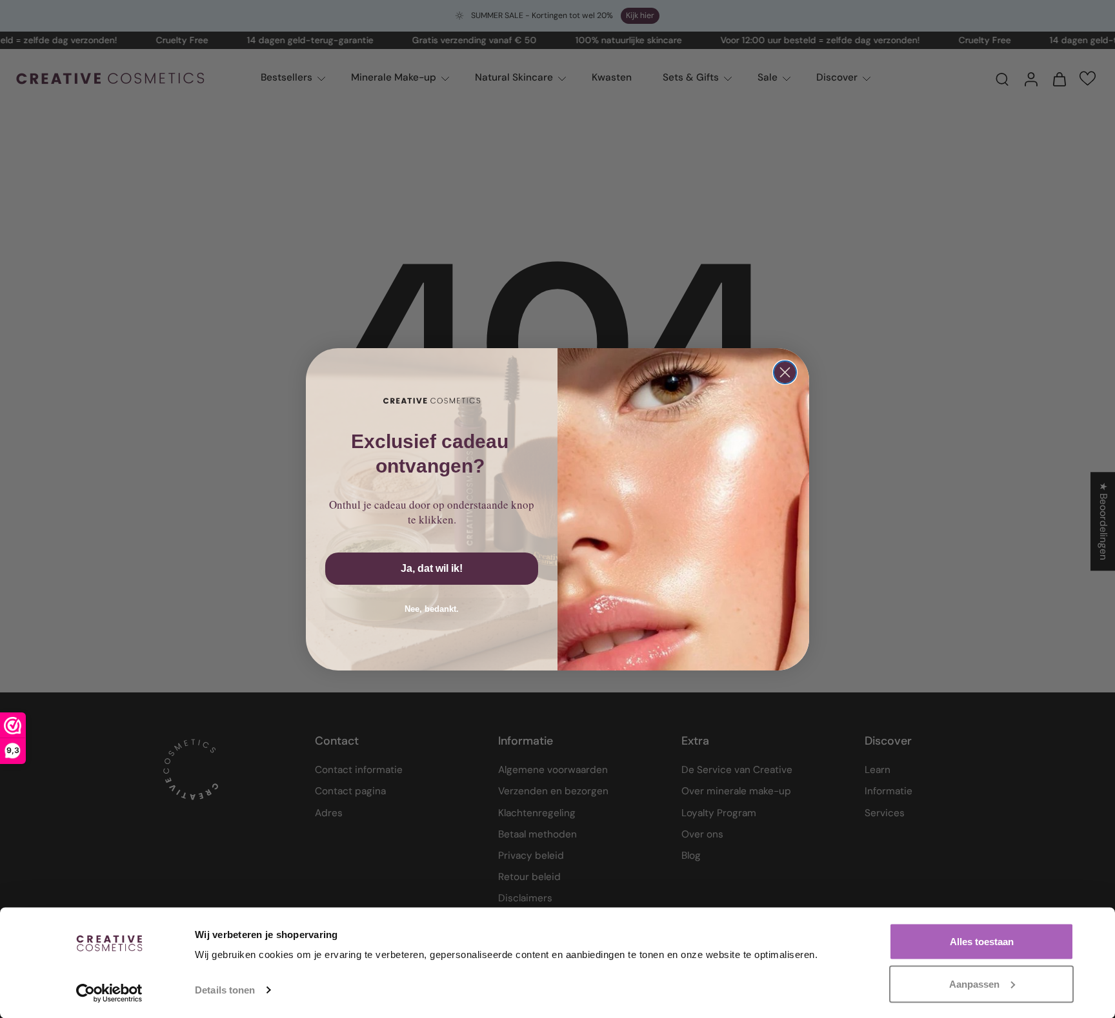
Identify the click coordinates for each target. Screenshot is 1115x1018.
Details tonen (225, 989)
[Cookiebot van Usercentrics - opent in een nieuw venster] (109, 993)
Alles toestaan (982, 941)
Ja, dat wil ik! (432, 568)
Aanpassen (974, 983)
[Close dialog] (785, 372)
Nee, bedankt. (432, 609)
